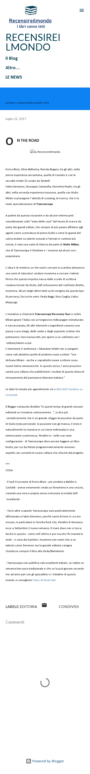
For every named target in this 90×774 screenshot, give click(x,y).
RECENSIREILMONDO (33, 42)
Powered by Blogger (47, 761)
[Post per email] (44, 606)
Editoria (28, 606)
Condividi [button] (69, 606)
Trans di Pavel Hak (44, 580)
